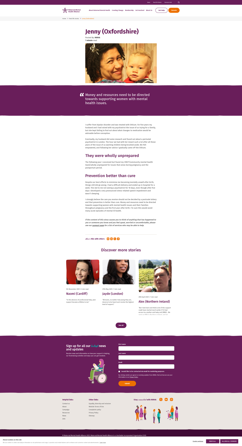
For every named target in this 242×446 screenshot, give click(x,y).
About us (149, 10)
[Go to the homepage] (71, 10)
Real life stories (74, 18)
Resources (66, 413)
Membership (129, 10)
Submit (127, 383)
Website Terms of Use (96, 407)
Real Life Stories (157, 2)
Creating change (117, 10)
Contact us (66, 403)
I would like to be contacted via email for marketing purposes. (143, 371)
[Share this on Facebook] (118, 239)
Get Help (161, 10)
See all (121, 325)
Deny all (212, 441)
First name (122, 344)
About (64, 407)
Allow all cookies (229, 441)
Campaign (65, 410)
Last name (122, 353)
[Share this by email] (108, 239)
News (148, 2)
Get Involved (139, 10)
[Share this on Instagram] (171, 399)
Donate (174, 10)
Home (64, 18)
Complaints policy (95, 410)
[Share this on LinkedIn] (111, 239)
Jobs (63, 419)
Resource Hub (168, 2)
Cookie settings (198, 441)
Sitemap (92, 416)
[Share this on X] (115, 239)
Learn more (103, 442)
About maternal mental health (99, 10)
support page (98, 225)
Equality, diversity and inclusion (100, 403)
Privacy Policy (134, 377)
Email (120, 362)
